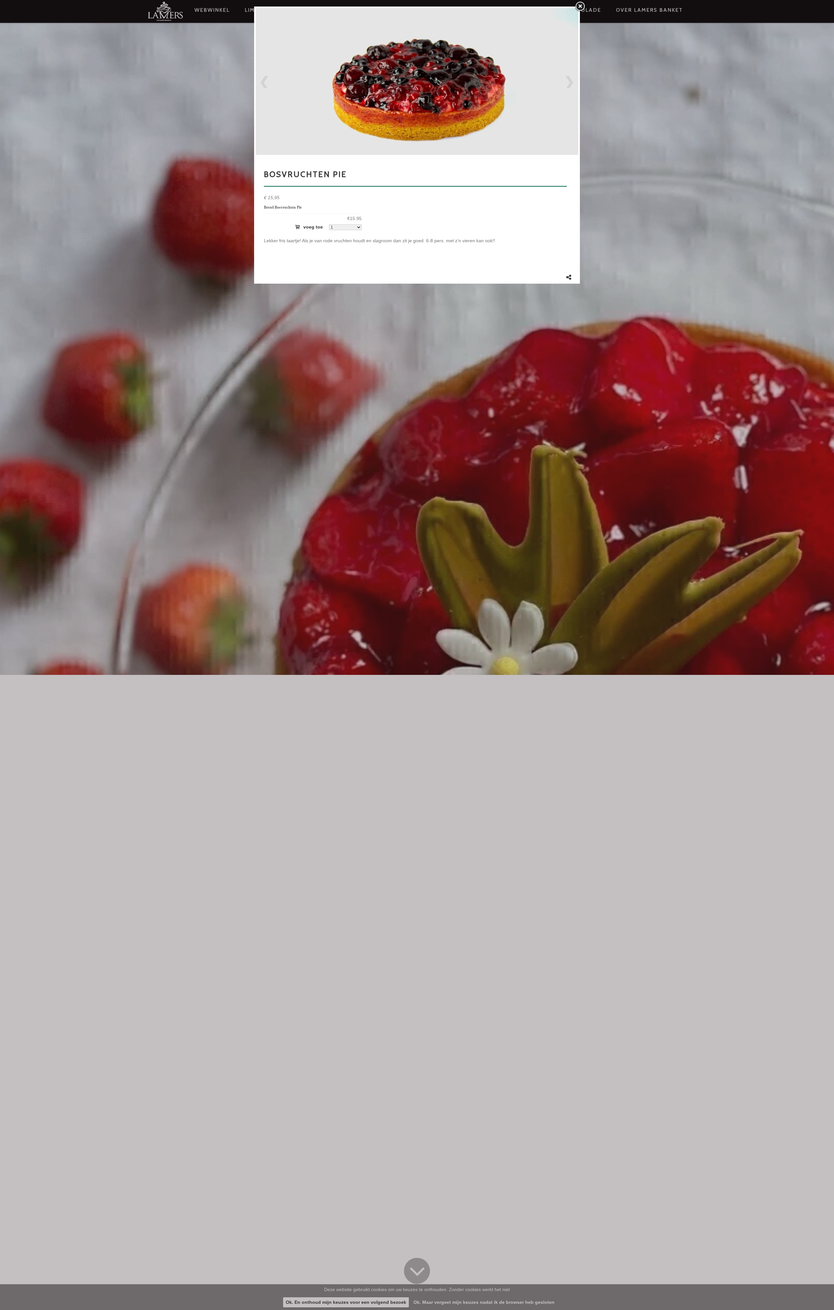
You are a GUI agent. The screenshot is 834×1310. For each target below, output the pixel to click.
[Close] (580, 6)
